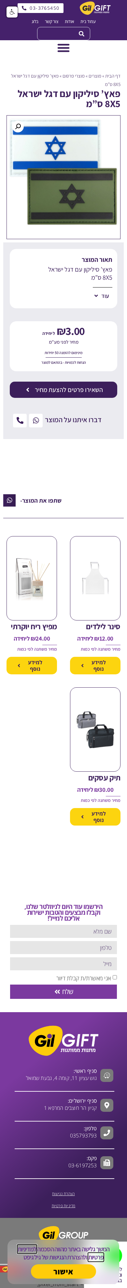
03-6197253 (82, 1162)
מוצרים (95, 76)
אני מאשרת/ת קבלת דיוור (83, 978)
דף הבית (112, 76)
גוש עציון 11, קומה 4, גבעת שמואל (61, 1074)
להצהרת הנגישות (67, 1257)
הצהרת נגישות (63, 1193)
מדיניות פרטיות (64, 1205)
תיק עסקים (104, 777)
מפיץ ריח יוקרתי (34, 626)
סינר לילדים (103, 626)
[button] (18, 126)
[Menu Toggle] (63, 47)
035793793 (83, 1135)
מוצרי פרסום (74, 76)
